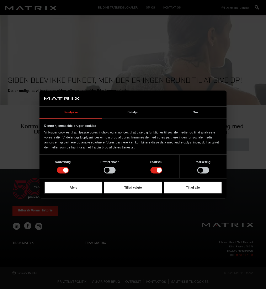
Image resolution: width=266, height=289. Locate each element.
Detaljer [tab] (133, 112)
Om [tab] (195, 112)
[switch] (110, 170)
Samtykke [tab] (71, 112)
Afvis (73, 187)
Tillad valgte (133, 187)
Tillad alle (193, 187)
